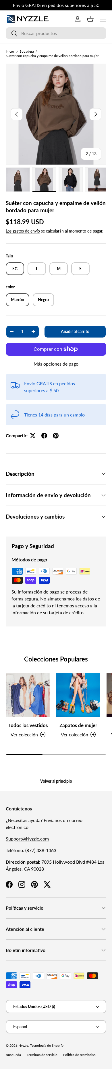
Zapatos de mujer (78, 725)
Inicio (10, 51)
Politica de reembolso (79, 1055)
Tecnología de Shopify (46, 1045)
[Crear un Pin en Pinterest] (55, 435)
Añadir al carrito (75, 331)
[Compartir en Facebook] (44, 435)
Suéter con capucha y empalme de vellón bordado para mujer (52, 56)
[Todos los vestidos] (28, 695)
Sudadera (27, 51)
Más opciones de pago (56, 363)
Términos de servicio (42, 1055)
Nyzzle (23, 1045)
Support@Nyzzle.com (27, 838)
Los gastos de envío (23, 230)
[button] (90, 19)
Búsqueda (13, 1055)
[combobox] (56, 33)
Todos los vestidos (28, 725)
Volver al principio (56, 781)
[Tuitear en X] (32, 435)
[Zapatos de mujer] (78, 695)
